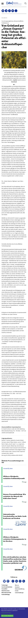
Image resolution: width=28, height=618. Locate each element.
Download (14, 82)
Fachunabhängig (6, 594)
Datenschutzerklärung (19, 589)
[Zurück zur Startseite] (14, 3)
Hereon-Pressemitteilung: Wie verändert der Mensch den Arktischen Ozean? (14, 496)
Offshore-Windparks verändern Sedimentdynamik (14, 477)
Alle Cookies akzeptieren (7, 615)
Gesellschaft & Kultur (7, 587)
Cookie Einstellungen (19, 592)
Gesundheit (4, 589)
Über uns (17, 585)
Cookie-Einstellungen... (6, 612)
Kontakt (16, 590)
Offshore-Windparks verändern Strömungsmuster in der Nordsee (14, 539)
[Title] (9, 10)
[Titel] (3, 10)
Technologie (5, 585)
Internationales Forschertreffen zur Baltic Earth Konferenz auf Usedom (14, 516)
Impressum (17, 587)
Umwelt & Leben (6, 590)
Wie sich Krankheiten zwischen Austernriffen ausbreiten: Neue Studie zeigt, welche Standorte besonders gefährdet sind (14, 560)
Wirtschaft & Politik (6, 592)
